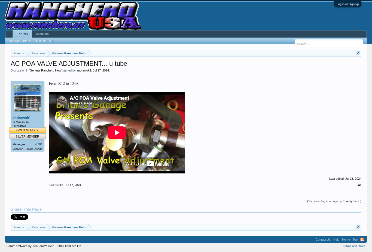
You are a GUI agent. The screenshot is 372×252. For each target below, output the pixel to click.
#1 (359, 185)
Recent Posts (45, 40)
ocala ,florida (34, 148)
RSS (362, 239)
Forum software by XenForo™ (44, 246)
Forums (22, 34)
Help (336, 239)
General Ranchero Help (45, 70)
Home (346, 239)
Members (42, 33)
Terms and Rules (354, 246)
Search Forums (20, 40)
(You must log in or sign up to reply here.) (334, 201)
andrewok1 (84, 70)
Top (355, 239)
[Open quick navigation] (358, 53)
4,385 (38, 144)
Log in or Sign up (348, 4)
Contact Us (323, 239)
